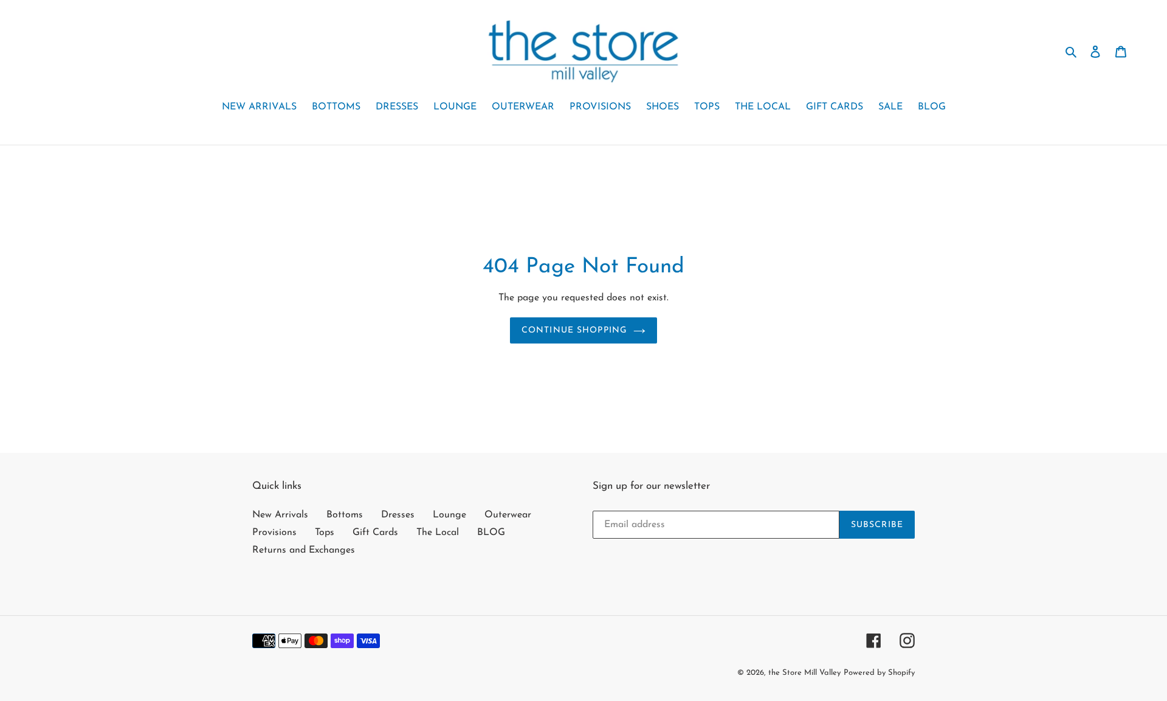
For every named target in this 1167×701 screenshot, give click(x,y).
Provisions (274, 532)
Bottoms (344, 515)
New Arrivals (280, 515)
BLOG (491, 532)
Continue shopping (574, 330)
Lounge (449, 515)
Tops (324, 532)
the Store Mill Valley (804, 673)
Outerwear (507, 515)
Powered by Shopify (879, 673)
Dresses (398, 515)
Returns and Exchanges (303, 550)
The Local (437, 532)
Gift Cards (375, 532)
